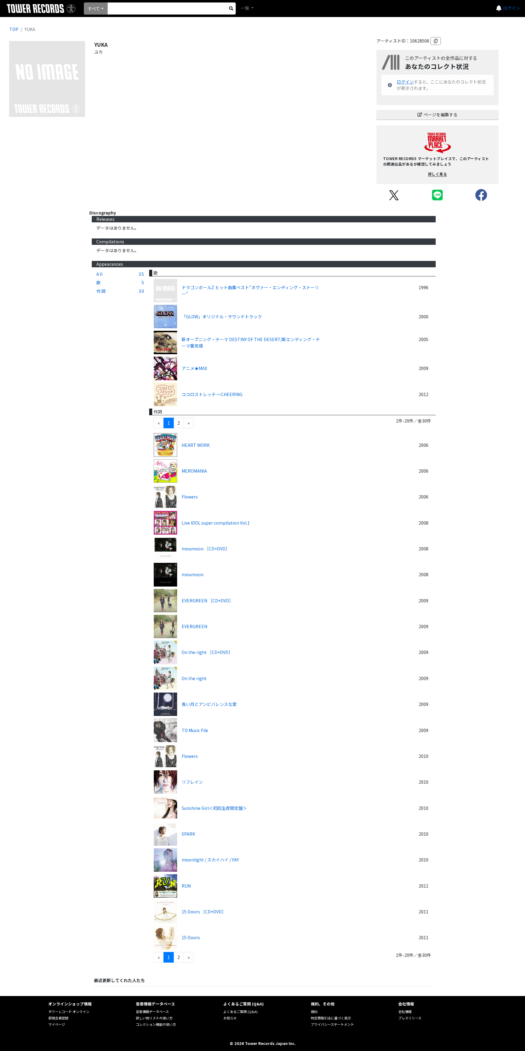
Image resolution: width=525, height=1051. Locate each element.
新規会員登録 (58, 1017)
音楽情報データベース (152, 1011)
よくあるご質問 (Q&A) (240, 1011)
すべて (94, 8)
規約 (314, 1011)
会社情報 (405, 1011)
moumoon (193, 574)
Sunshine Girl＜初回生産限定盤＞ (214, 808)
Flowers (190, 497)
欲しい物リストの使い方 (154, 1017)
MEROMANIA (194, 471)
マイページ (56, 1024)
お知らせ (230, 1017)
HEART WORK (196, 445)
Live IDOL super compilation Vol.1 (216, 523)
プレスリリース (409, 1017)
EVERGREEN (194, 626)
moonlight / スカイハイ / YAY (210, 860)
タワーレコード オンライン (68, 1011)
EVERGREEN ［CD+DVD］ (207, 600)
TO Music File (195, 730)
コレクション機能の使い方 (156, 1024)
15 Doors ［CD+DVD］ (204, 912)
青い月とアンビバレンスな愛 (209, 704)
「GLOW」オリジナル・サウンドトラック (222, 316)
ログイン (511, 8)
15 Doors (191, 937)
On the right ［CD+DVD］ (207, 652)
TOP (13, 29)
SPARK (188, 834)
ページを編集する (441, 114)
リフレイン (192, 782)
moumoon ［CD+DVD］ (206, 549)
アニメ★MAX (194, 368)
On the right (194, 678)
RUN (186, 886)
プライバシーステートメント (332, 1024)
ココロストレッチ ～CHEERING (212, 394)
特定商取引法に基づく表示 (331, 1017)
